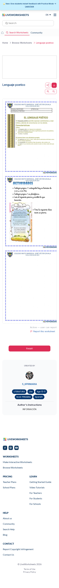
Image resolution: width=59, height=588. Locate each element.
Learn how (29, 6)
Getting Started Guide (40, 482)
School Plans (9, 487)
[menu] (55, 15)
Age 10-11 (41, 391)
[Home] (15, 14)
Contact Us (8, 554)
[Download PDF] (54, 85)
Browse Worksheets (13, 467)
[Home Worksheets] (2, 32)
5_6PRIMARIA (29, 384)
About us (7, 518)
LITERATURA (19, 391)
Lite (31, 391)
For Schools (35, 503)
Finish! (29, 348)
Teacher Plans (9, 482)
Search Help (9, 529)
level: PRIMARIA (23, 396)
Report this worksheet (44, 331)
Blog (5, 534)
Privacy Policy (29, 572)
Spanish (39, 396)
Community (9, 523)
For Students (36, 498)
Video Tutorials (37, 487)
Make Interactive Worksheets (17, 462)
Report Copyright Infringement (18, 549)
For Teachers (36, 493)
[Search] (5, 23)
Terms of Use (29, 569)
